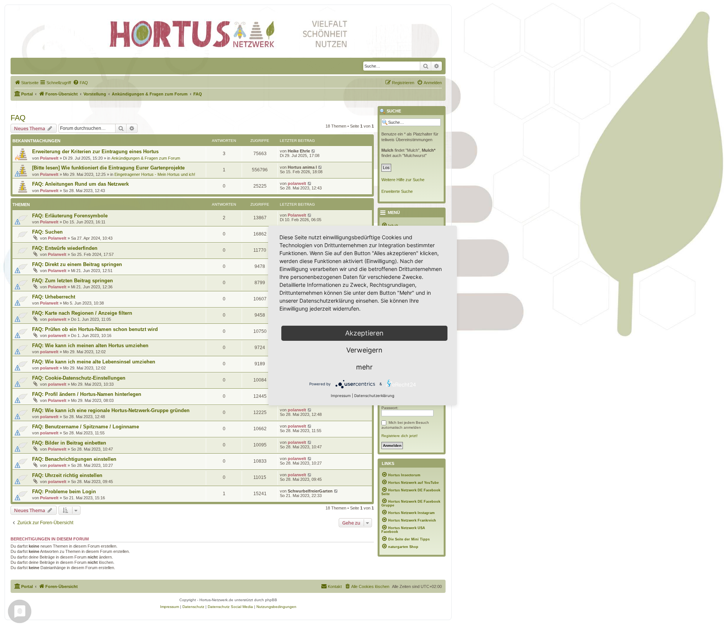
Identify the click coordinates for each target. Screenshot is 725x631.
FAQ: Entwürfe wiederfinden (64, 248)
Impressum (341, 395)
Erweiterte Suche (397, 191)
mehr (364, 367)
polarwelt (297, 183)
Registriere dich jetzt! (399, 436)
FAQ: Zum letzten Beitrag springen (72, 280)
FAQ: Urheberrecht (53, 297)
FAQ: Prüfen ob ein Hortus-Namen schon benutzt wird (95, 329)
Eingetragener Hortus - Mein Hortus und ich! (154, 174)
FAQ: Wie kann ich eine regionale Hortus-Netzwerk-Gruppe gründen (111, 410)
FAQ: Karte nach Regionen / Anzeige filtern (82, 313)
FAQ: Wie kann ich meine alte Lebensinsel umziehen (93, 362)
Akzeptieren (364, 333)
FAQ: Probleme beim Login (64, 491)
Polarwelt (49, 158)
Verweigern (364, 350)
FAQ (18, 118)
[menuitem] (26, 82)
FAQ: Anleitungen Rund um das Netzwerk (80, 184)
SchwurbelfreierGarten (310, 491)
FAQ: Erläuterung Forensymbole (70, 216)
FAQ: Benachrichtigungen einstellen (74, 459)
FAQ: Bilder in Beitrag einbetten (69, 443)
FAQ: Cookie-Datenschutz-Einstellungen (78, 378)
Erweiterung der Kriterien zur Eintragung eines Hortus (95, 151)
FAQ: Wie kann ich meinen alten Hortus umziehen (90, 345)
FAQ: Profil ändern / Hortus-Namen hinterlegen (86, 394)
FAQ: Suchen (47, 232)
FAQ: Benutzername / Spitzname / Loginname (85, 426)
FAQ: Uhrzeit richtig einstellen (67, 475)
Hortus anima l (302, 167)
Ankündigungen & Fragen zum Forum (145, 158)
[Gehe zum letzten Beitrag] (313, 151)
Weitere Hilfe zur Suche (402, 179)
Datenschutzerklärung (374, 395)
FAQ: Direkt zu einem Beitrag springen (77, 264)
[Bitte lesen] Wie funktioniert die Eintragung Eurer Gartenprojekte (108, 168)
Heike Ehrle (299, 151)
